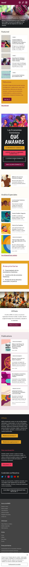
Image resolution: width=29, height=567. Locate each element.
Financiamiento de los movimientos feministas (11, 271)
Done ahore (3, 539)
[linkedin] (12, 477)
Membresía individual (9, 435)
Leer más (6, 99)
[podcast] (18, 477)
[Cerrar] (27, 555)
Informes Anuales (5, 512)
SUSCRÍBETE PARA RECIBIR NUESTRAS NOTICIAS (14, 490)
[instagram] (9, 477)
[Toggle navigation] (26, 2)
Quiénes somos (4, 506)
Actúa (2, 535)
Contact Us (3, 516)
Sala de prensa (4, 528)
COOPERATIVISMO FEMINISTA (14, 158)
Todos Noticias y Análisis (6, 523)
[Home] (3, 2)
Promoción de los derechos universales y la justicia (12, 280)
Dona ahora (6, 464)
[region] (14, 560)
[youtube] (15, 477)
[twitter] (2, 477)
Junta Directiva (4, 510)
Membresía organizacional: (10, 442)
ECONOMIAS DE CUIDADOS (13, 148)
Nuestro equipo (4, 508)
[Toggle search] (23, 2)
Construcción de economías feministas (9, 550)
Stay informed (5, 105)
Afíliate (2, 537)
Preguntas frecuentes (6, 514)
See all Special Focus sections (9, 255)
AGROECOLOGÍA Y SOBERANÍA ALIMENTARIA (14, 153)
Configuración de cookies (14, 564)
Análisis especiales (5, 526)
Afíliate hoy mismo (13, 324)
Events (2, 541)
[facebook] (5, 477)
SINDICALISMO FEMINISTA (13, 164)
